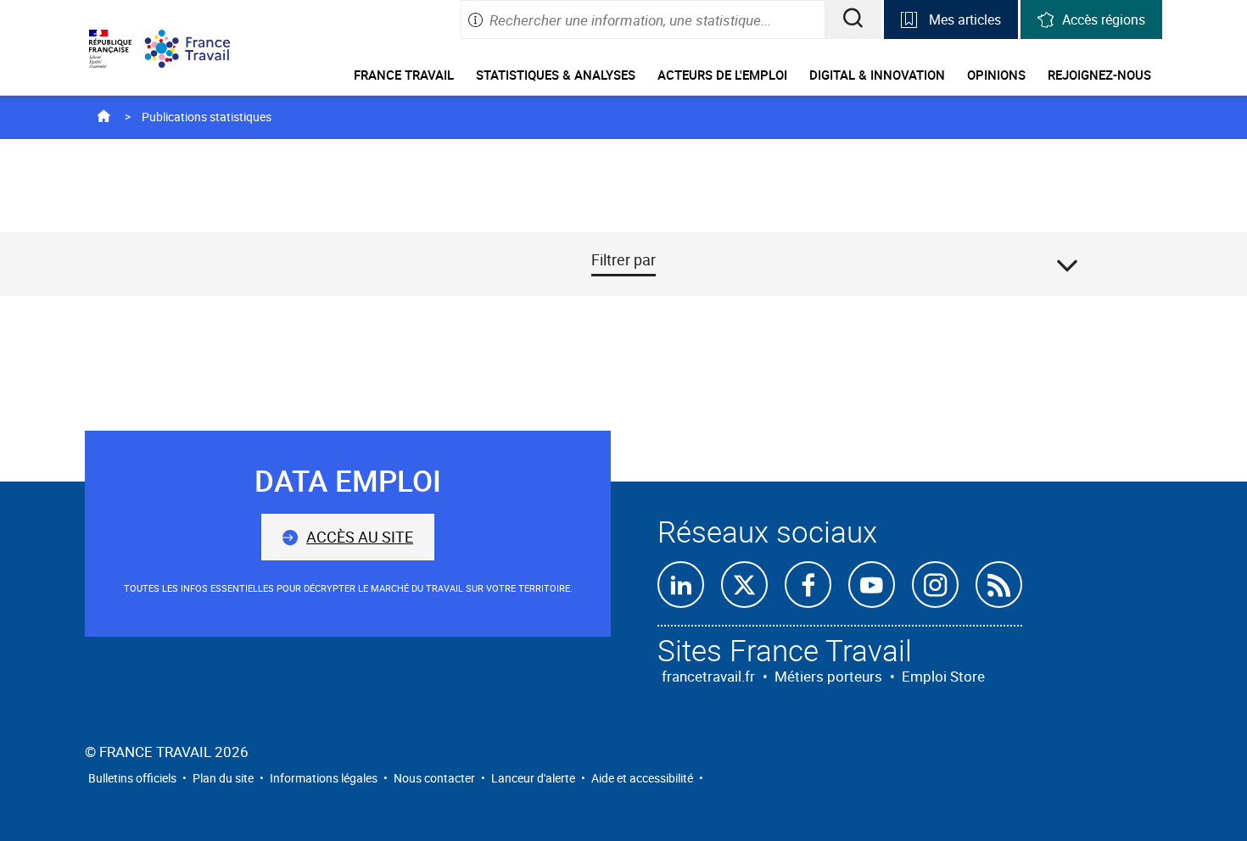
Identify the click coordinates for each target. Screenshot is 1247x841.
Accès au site (359, 536)
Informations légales (323, 778)
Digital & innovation (877, 74)
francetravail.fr (708, 676)
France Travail (404, 74)
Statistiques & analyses (555, 74)
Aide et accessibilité (642, 778)
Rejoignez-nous (1099, 74)
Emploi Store (943, 676)
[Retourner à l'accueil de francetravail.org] (200, 49)
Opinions (996, 74)
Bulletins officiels (132, 778)
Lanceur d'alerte (533, 778)
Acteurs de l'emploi (722, 74)
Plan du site (223, 778)
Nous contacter (434, 778)
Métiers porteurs (828, 676)
